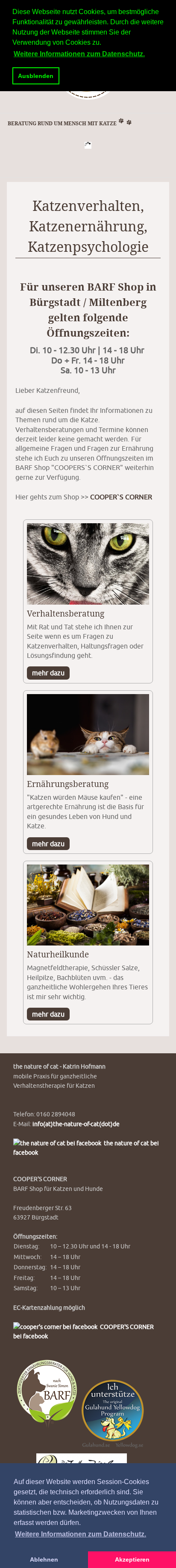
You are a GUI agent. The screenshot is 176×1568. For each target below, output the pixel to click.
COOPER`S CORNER (121, 497)
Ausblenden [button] (35, 75)
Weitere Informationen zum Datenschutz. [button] (80, 1534)
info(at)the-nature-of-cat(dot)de (76, 1123)
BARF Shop (115, 287)
